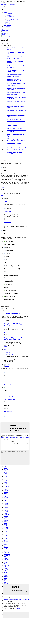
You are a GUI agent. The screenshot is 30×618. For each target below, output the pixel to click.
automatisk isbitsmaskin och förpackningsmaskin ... (14, 124)
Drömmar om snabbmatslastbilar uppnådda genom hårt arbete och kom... (14, 324)
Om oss (5, 11)
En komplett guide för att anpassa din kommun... (13, 313)
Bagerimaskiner (10, 16)
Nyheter (6, 22)
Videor (8, 23)
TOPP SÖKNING (22, 370)
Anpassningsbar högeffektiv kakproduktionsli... (14, 144)
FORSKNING (7, 211)
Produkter (6, 12)
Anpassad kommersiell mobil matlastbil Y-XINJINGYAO (14, 80)
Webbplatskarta (4, 370)
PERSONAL (7, 201)
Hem (5, 9)
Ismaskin (9, 18)
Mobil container (10, 20)
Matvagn (9, 15)
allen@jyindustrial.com (9, 399)
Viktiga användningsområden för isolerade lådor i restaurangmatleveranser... (15, 338)
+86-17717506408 (8, 384)
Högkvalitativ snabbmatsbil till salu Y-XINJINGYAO (16, 88)
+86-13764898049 (8, 382)
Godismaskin (10, 13)
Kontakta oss (7, 26)
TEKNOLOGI (7, 222)
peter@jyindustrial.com (9, 354)
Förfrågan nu (4, 195)
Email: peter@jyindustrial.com (8, 4)
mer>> (2, 156)
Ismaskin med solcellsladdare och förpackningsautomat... (15, 135)
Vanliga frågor (7, 25)
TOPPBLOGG (13, 370)
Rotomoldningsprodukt (12, 19)
